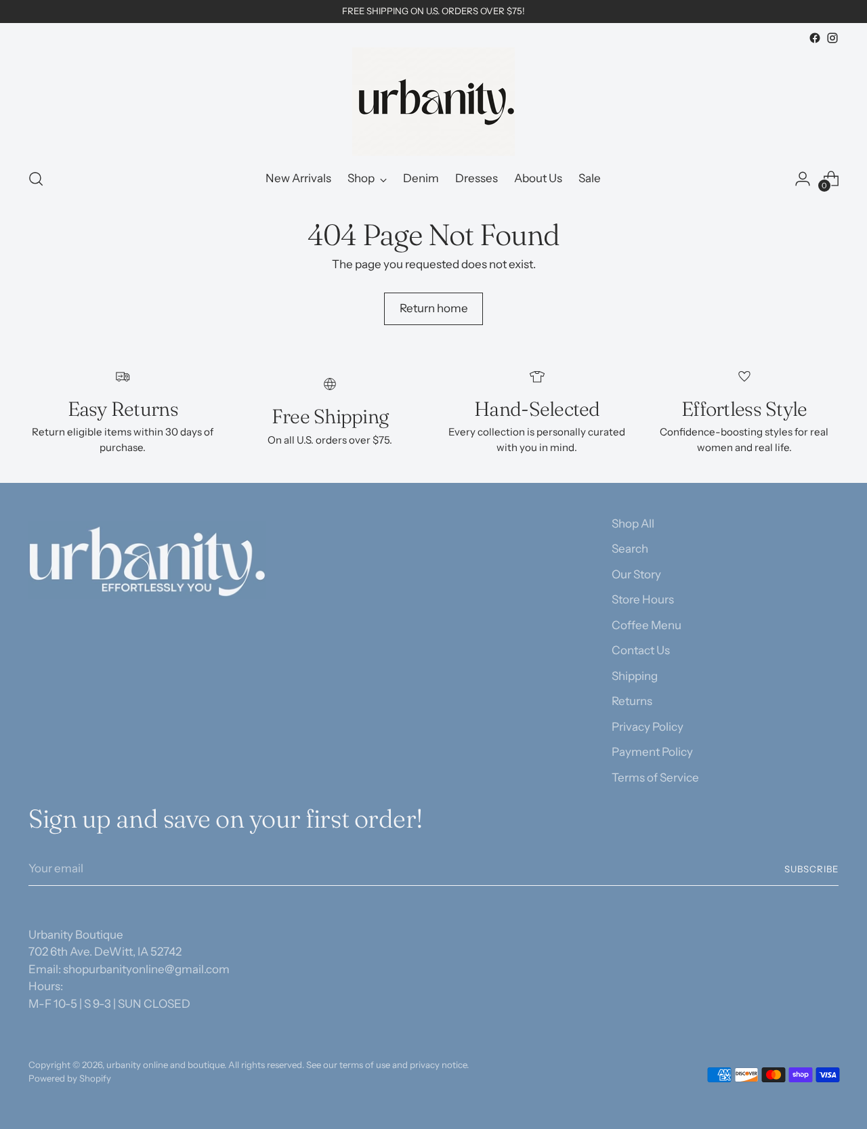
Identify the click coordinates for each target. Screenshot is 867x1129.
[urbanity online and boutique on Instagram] (832, 38)
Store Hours (643, 599)
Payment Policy (652, 752)
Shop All (633, 523)
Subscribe (811, 869)
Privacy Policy (647, 726)
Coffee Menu (646, 625)
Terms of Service (655, 777)
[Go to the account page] (802, 178)
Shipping (635, 676)
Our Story (636, 574)
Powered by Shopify (69, 1078)
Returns (632, 701)
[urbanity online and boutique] (433, 101)
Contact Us (641, 650)
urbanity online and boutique (165, 1064)
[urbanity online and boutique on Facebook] (815, 38)
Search (630, 548)
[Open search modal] (35, 178)
